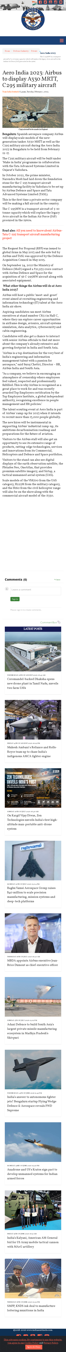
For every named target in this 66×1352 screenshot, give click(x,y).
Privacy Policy (51, 1343)
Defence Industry (21, 51)
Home (7, 51)
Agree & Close (34, 1347)
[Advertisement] (33, 533)
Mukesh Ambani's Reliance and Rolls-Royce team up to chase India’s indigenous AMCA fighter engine (32, 752)
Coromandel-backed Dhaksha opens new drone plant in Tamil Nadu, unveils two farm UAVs (32, 683)
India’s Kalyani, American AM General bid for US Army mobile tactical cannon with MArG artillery (33, 1242)
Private (34, 51)
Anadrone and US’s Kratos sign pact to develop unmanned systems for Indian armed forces (32, 1174)
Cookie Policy (32, 1343)
